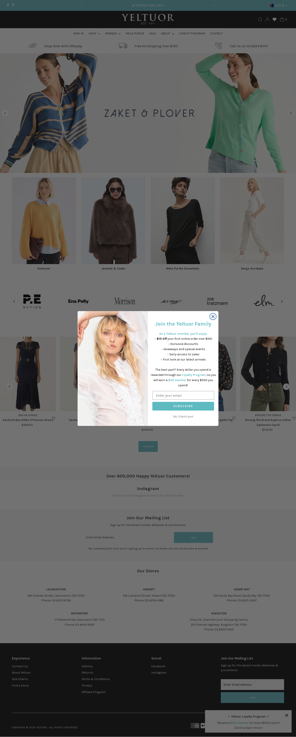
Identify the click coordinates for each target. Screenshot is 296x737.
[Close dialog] (213, 316)
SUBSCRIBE (183, 406)
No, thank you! (183, 416)
